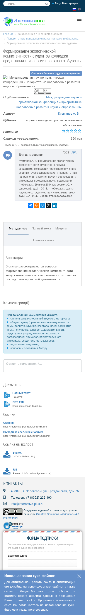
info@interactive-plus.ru (27, 503)
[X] (48, 205)
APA (73, 152)
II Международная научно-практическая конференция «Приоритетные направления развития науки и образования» (49, 102)
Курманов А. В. (69, 113)
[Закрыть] (79, 576)
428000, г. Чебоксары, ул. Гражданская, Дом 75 (45, 491)
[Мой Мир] (42, 205)
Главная (8, 34)
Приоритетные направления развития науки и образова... (43, 38)
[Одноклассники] (36, 205)
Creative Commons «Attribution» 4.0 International (41, 515)
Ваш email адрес (17, 555)
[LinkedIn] (54, 205)
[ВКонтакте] (30, 205)
